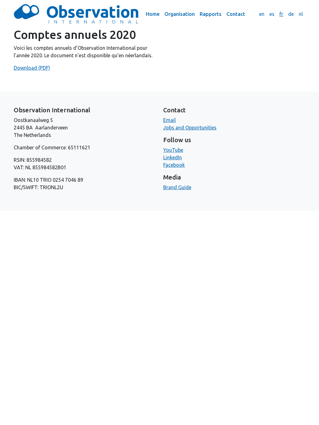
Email (169, 120)
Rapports (210, 14)
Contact (235, 14)
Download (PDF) (32, 68)
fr (281, 14)
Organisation (179, 14)
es (271, 14)
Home (153, 14)
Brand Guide (177, 187)
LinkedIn (172, 157)
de (291, 14)
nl (301, 14)
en (261, 14)
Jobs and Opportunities (190, 127)
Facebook (174, 165)
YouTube (173, 150)
